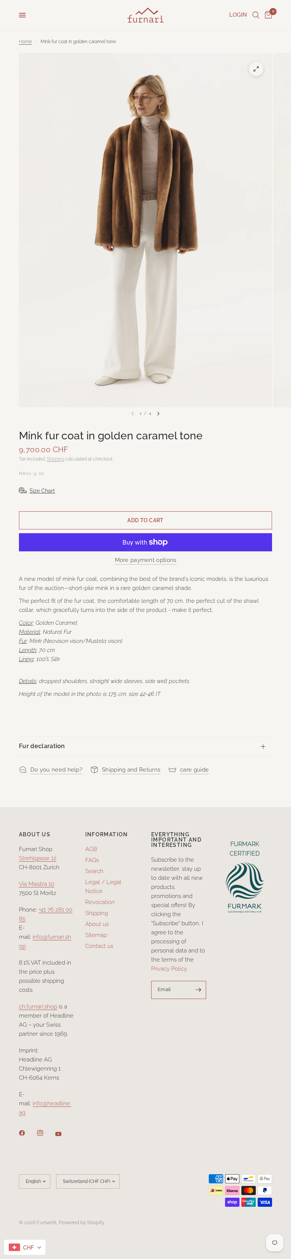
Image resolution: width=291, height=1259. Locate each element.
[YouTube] (63, 1133)
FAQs (92, 860)
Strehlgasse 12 (37, 858)
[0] (267, 15)
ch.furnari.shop (38, 1006)
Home (25, 41)
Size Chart (42, 491)
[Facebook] (27, 1133)
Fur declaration (42, 746)
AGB (91, 849)
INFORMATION (106, 834)
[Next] (158, 413)
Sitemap (96, 935)
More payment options (146, 560)
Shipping (55, 459)
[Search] (256, 15)
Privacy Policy (168, 968)
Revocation (100, 902)
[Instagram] (45, 1133)
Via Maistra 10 (36, 884)
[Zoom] (256, 69)
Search (94, 871)
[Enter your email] (198, 990)
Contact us (99, 946)
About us (97, 924)
